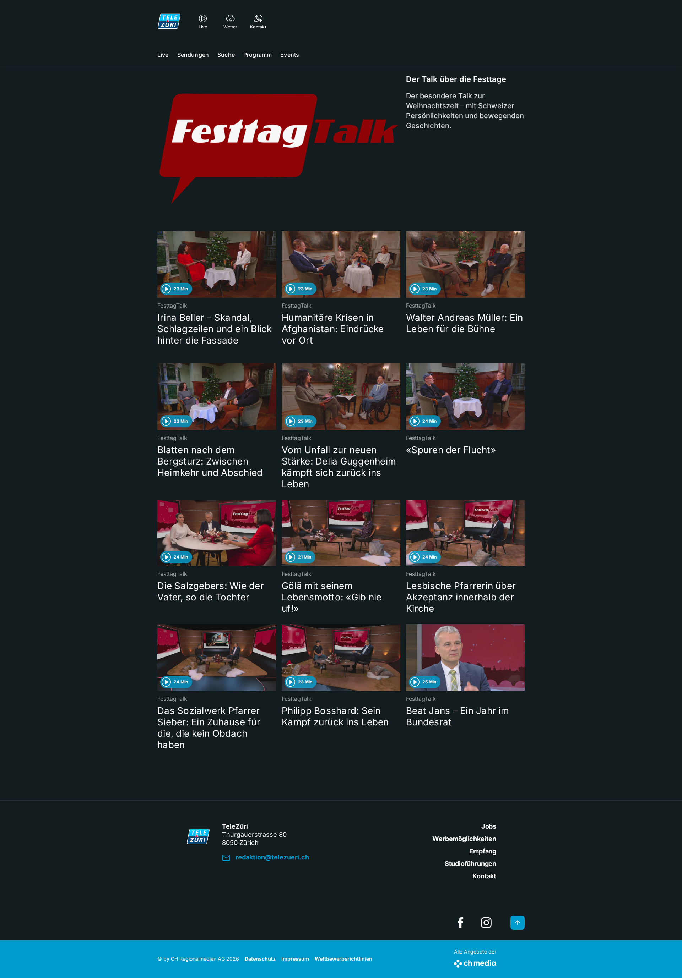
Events (289, 54)
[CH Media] (475, 962)
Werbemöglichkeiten (464, 838)
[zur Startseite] (169, 21)
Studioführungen (470, 863)
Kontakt (484, 876)
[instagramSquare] (486, 923)
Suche (226, 54)
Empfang (482, 851)
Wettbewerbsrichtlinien (343, 959)
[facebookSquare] (461, 923)
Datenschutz (260, 959)
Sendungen (193, 54)
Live (163, 54)
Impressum (295, 959)
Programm (257, 54)
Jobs (488, 826)
